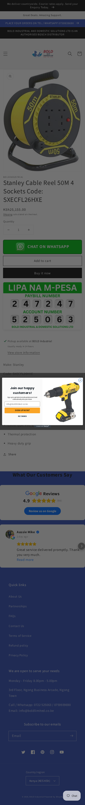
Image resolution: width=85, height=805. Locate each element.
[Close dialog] (80, 380)
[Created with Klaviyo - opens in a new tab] (42, 426)
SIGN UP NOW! (22, 410)
